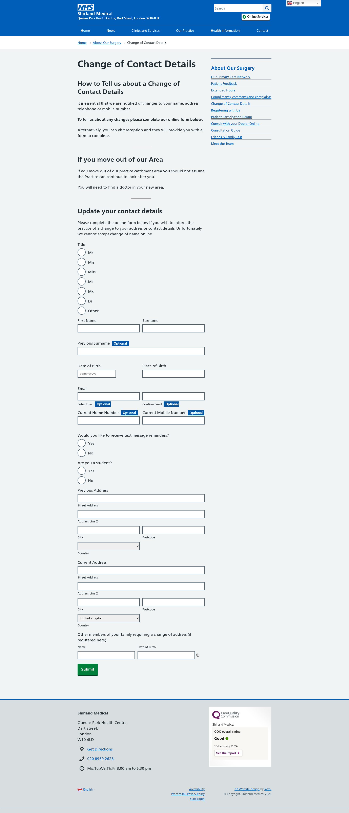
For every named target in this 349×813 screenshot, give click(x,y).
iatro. (267, 789)
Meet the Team (222, 144)
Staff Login (197, 799)
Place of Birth (154, 366)
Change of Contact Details (230, 104)
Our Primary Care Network (230, 77)
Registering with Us (225, 110)
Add (197, 655)
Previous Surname (102, 343)
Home (85, 31)
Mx (91, 291)
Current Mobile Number (172, 412)
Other (93, 311)
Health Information (225, 31)
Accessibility (197, 789)
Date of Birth (89, 366)
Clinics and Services (145, 31)
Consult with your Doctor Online (235, 124)
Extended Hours (223, 90)
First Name (87, 320)
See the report (226, 753)
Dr (90, 301)
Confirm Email (160, 404)
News (111, 31)
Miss (92, 272)
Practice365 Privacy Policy (188, 794)
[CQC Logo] (225, 718)
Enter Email (94, 404)
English (298, 3)
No (90, 453)
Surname (150, 320)
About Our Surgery (107, 43)
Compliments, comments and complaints (241, 97)
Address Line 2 (88, 521)
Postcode (148, 537)
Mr (90, 252)
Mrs (91, 262)
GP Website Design (247, 789)
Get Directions (99, 749)
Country (83, 553)
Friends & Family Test (226, 137)
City (80, 537)
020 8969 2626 (100, 758)
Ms (90, 281)
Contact (262, 31)
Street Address (88, 505)
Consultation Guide (225, 130)
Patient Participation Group (231, 117)
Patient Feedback (224, 84)
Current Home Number (107, 412)
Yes (91, 443)
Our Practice (185, 31)
